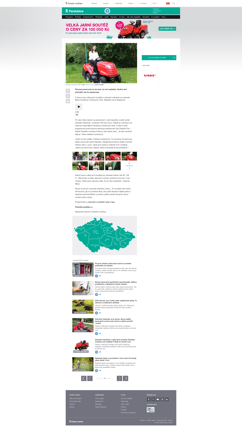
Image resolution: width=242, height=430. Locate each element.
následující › (119, 378)
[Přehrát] (78, 107)
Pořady (78, 17)
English (170, 420)
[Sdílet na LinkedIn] (68, 101)
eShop (71, 407)
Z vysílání (155, 17)
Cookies (142, 420)
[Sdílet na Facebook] (68, 91)
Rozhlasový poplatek (128, 413)
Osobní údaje (151, 420)
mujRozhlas (118, 3)
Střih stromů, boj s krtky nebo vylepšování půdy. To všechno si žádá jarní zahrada (116, 302)
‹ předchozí (90, 378)
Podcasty (98, 404)
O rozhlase (143, 3)
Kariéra (123, 407)
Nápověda (124, 401)
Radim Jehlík (90, 84)
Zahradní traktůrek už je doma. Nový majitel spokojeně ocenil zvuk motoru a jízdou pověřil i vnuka (114, 321)
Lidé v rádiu (125, 404)
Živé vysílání (99, 398)
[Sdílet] (77, 114)
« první (83, 378)
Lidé (106, 17)
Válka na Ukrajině (75, 398)
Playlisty (98, 17)
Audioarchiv (157, 11)
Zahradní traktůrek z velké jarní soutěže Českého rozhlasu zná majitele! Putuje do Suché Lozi (115, 341)
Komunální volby (75, 401)
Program (106, 3)
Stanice (131, 3)
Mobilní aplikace (101, 407)
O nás (121, 17)
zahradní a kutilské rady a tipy (101, 202)
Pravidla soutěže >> (84, 207)
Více (164, 17)
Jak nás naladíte (133, 17)
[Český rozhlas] (74, 3)
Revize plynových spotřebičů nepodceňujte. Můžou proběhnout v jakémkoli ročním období (116, 283)
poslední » (125, 378)
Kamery (155, 13)
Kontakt (146, 17)
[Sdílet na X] (68, 96)
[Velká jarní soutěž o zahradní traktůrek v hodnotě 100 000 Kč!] (121, 28)
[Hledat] (173, 3)
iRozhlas (94, 3)
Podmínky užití (161, 420)
